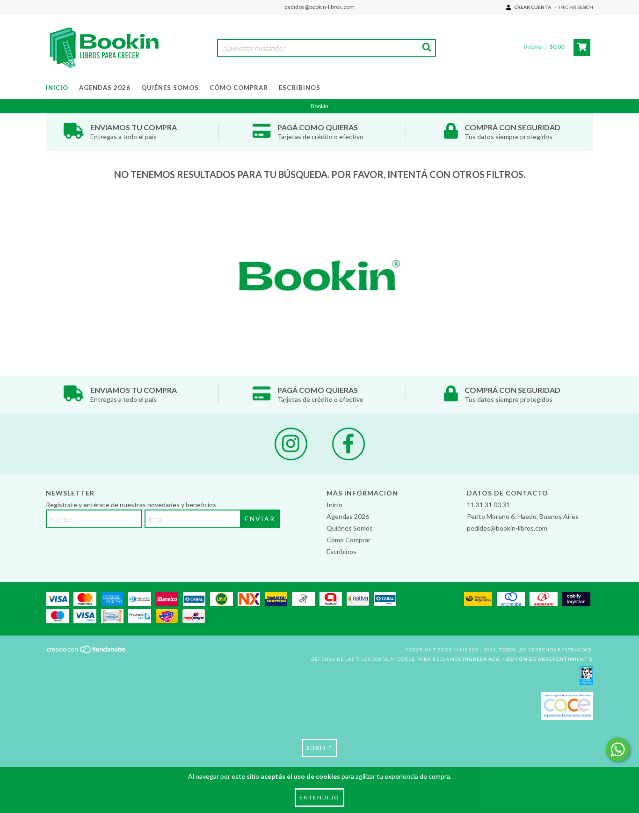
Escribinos (299, 87)
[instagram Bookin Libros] (291, 444)
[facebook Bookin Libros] (348, 444)
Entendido (319, 797)
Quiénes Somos (170, 87)
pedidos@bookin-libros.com (319, 6)
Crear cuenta (532, 7)
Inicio (57, 87)
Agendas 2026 (105, 87)
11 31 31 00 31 (488, 505)
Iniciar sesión (576, 7)
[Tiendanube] (87, 652)
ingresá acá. (482, 659)
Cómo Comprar (239, 87)
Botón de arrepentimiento (549, 659)
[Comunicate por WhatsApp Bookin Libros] (618, 749)
